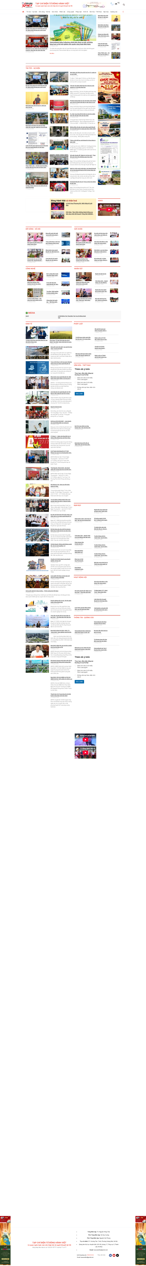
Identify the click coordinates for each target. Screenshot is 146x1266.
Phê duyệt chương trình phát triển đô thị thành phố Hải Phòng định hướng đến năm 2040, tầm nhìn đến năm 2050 (61, 662)
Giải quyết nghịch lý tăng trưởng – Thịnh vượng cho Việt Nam (42, 591)
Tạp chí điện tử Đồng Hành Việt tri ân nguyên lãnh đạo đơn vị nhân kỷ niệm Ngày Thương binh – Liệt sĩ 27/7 (60, 501)
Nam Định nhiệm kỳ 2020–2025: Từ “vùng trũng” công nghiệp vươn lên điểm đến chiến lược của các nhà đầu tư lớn (61, 632)
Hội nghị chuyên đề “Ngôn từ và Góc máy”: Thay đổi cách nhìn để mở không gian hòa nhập (83, 574)
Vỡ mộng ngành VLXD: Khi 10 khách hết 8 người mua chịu (100, 502)
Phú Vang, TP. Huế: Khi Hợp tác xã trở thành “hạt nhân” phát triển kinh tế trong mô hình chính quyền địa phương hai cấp (60, 342)
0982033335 (90, 1255)
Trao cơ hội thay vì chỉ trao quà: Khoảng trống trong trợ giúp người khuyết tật (53, 243)
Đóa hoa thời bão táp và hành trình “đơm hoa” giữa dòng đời (84, 300)
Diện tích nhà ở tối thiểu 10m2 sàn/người (85, 383)
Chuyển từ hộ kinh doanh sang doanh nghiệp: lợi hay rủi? (100, 348)
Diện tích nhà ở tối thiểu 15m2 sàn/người (85, 378)
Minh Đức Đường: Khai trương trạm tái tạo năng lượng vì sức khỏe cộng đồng (35, 284)
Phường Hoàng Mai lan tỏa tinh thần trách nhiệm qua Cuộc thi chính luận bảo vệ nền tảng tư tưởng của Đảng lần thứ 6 (83, 102)
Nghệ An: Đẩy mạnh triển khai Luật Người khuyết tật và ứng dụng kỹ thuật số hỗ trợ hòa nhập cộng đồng (83, 170)
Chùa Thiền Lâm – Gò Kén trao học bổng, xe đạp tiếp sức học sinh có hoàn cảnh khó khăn (36, 167)
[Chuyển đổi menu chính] (123, 12)
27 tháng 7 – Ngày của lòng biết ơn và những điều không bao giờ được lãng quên (61, 438)
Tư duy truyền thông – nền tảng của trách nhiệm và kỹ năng (34, 300)
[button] (124, 4)
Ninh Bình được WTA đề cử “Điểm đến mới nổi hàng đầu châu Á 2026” (82, 426)
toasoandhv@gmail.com (87, 1257)
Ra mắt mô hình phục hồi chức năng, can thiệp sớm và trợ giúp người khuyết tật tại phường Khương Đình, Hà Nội (61, 516)
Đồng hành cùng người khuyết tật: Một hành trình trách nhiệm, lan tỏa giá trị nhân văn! (61, 378)
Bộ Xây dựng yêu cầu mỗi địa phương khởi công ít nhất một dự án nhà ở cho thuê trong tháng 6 (61, 530)
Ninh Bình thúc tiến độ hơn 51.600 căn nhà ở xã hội (103, 17)
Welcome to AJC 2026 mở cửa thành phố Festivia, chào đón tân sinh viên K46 (83, 631)
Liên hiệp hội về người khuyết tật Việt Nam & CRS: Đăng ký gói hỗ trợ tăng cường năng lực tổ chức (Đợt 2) (61, 393)
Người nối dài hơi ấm (100, 273)
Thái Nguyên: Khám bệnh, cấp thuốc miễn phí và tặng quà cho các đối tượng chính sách (61, 469)
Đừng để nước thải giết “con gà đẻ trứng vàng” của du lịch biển (52, 235)
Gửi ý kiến (79, 394)
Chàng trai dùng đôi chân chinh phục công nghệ (104, 36)
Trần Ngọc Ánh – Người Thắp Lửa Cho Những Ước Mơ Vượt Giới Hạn (101, 282)
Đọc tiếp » (52, 53)
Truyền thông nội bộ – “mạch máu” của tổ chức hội (100, 519)
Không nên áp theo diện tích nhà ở (86, 388)
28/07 (27, 316)
